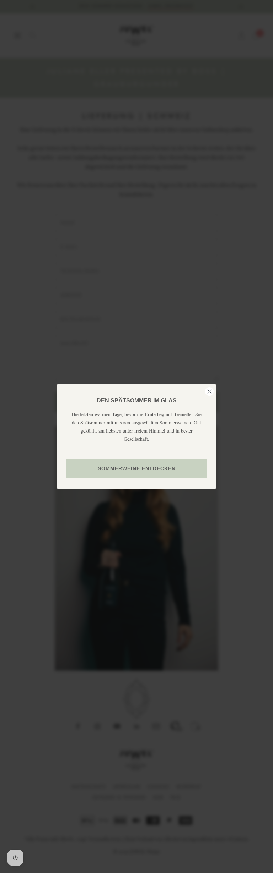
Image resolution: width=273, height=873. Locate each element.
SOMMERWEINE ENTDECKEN (137, 468)
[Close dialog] (209, 391)
